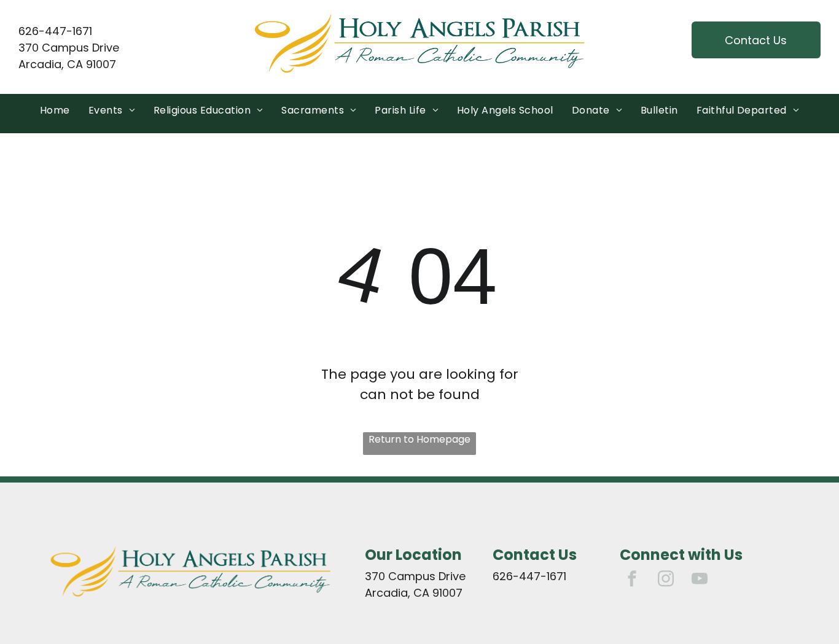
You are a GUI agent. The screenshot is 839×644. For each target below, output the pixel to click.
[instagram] (666, 580)
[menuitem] (55, 110)
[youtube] (699, 580)
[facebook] (632, 580)
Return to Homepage (419, 439)
